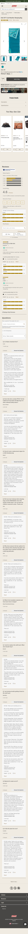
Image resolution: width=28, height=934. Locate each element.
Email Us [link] (4, 908)
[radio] (2, 67)
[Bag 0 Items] (26, 6)
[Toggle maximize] (25, 24)
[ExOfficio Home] (9, 3)
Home (3, 12)
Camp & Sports (9, 12)
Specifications (4, 105)
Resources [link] (3, 898)
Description (4, 102)
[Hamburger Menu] (2, 6)
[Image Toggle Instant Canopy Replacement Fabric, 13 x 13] (22, 133)
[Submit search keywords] (26, 9)
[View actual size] (22, 24)
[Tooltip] (12, 74)
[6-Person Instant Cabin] (6, 134)
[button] (1, 1)
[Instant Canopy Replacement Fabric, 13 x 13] (18, 134)
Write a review (16, 20)
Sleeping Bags (17, 12)
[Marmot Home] (3, 3)
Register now (17, 84)
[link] (11, 888)
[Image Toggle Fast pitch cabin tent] (10, 133)
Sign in (11, 84)
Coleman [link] (3, 895)
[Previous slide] (3, 41)
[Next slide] (24, 41)
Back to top (14, 881)
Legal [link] (2, 902)
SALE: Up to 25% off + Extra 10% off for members (13, 1)
